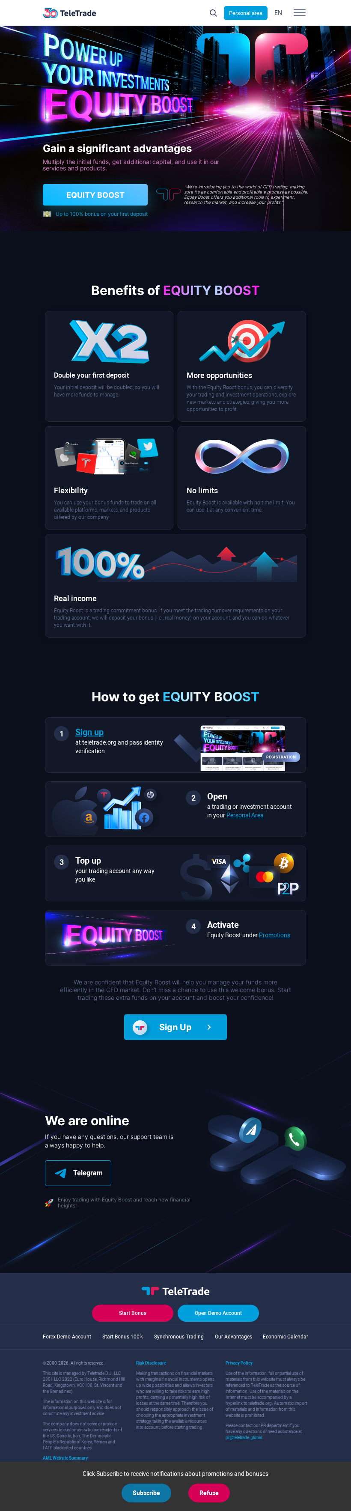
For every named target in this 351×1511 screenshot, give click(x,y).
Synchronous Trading (179, 1337)
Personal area (245, 13)
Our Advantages (233, 1337)
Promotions (274, 935)
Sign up (89, 732)
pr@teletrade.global (244, 1437)
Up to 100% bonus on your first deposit (102, 214)
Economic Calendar (285, 1337)
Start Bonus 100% (122, 1337)
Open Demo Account (218, 1313)
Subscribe (146, 1493)
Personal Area (245, 815)
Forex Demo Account (67, 1337)
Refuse (209, 1493)
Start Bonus (132, 1313)
